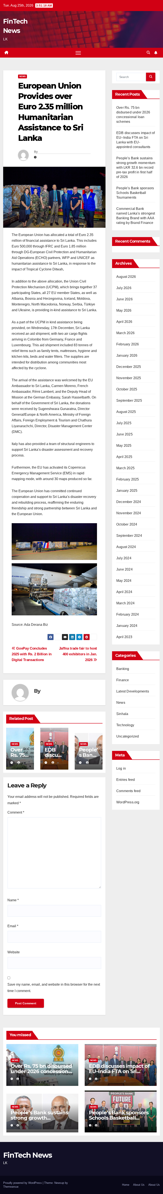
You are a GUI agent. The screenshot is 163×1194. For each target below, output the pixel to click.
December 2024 (128, 502)
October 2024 (126, 524)
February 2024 (127, 614)
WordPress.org (127, 802)
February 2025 (127, 479)
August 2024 (126, 547)
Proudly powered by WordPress (23, 1182)
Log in (121, 768)
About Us (139, 1184)
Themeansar (10, 1186)
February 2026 (127, 344)
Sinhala (122, 714)
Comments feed (128, 791)
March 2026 (125, 333)
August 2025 (126, 412)
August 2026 (126, 276)
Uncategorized (127, 736)
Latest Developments (132, 691)
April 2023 (124, 637)
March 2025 (125, 468)
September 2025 (129, 400)
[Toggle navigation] (78, 52)
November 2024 (128, 513)
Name (13, 900)
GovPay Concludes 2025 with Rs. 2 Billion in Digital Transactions (32, 654)
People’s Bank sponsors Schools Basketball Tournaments (135, 192)
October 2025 (126, 389)
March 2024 (125, 603)
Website (13, 952)
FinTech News (27, 1155)
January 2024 (126, 625)
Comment (15, 812)
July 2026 (123, 288)
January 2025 (126, 490)
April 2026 (124, 322)
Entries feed (125, 779)
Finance (122, 680)
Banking (122, 669)
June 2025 (124, 434)
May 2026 (124, 310)
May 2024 (124, 580)
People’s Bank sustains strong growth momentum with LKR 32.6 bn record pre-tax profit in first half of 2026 (135, 167)
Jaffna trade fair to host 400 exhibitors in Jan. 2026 (78, 654)
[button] (148, 52)
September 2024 (129, 535)
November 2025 (128, 378)
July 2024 (123, 558)
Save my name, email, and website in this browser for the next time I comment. (53, 988)
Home (125, 1184)
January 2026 (126, 355)
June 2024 (124, 569)
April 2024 (124, 592)
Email (12, 926)
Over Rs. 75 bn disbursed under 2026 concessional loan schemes (41, 1071)
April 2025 (124, 457)
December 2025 (128, 367)
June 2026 (124, 299)
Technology (125, 725)
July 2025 (123, 423)
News (22, 76)
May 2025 (124, 445)
